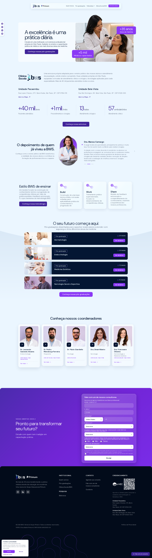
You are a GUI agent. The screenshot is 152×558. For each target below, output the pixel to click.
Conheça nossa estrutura (76, 124)
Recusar (21, 551)
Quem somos (63, 480)
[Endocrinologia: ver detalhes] (76, 253)
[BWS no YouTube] (28, 492)
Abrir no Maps (23, 97)
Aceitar (9, 551)
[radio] (87, 441)
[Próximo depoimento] (134, 151)
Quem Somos (70, 6)
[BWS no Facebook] (2, 24)
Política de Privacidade (128, 525)
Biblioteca (62, 496)
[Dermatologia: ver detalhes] (76, 238)
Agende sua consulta (93, 480)
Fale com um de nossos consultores (92, 484)
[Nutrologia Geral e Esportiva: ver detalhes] (76, 282)
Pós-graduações (65, 483)
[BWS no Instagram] (18, 492)
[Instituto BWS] (41, 6)
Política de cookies (7, 554)
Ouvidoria (89, 489)
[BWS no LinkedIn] (23, 492)
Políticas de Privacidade (127, 453)
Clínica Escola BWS (65, 487)
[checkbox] (108, 441)
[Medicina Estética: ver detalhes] (76, 268)
